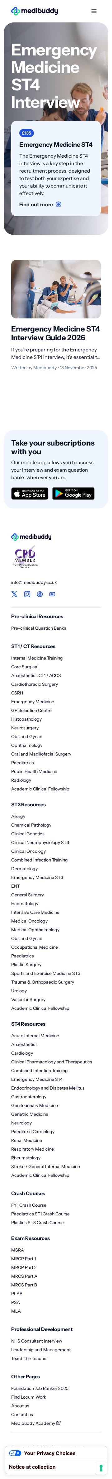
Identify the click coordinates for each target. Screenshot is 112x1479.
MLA (16, 1311)
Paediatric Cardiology (32, 1131)
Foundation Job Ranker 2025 (39, 1388)
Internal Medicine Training (37, 658)
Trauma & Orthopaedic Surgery (42, 982)
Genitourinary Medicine (34, 1105)
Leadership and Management (41, 1350)
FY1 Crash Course (28, 1205)
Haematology (24, 903)
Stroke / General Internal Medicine (45, 1166)
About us (20, 1406)
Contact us (22, 1414)
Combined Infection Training (39, 860)
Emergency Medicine (32, 701)
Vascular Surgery (28, 999)
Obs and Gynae (26, 736)
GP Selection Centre (31, 710)
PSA (15, 1302)
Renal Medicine (26, 1140)
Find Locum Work (28, 1397)
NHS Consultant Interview (36, 1341)
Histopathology (26, 719)
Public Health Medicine (34, 771)
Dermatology (24, 868)
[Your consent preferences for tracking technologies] (101, 1468)
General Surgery (27, 895)
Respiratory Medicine (32, 1149)
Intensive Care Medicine (35, 912)
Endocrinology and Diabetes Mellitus (48, 1088)
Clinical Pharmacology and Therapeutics (51, 1062)
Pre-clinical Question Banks (38, 628)
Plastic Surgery (26, 964)
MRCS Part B (24, 1285)
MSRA (17, 1250)
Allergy (18, 816)
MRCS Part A (24, 1276)
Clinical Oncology (28, 851)
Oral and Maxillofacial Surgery (41, 754)
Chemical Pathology (31, 825)
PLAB (16, 1293)
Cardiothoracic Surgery (34, 684)
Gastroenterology (28, 1097)
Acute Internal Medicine (35, 1035)
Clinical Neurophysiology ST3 (40, 842)
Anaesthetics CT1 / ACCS (36, 675)
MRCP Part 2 (24, 1267)
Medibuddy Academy (33, 1423)
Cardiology (22, 1053)
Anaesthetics (24, 1044)
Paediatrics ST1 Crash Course (40, 1214)
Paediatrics (22, 763)
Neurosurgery (25, 728)
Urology (19, 991)
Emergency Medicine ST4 (37, 1079)
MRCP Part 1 (23, 1259)
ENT (15, 886)
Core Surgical (24, 667)
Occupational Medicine (34, 947)
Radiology (21, 780)
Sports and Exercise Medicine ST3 (45, 973)
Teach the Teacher (29, 1358)
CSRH (17, 693)
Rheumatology (25, 1158)
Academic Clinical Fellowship (40, 789)
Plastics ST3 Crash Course (37, 1222)
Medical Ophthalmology (35, 930)
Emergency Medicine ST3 (37, 877)
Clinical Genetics (27, 834)
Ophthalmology (26, 745)
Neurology (21, 1123)
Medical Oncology (29, 921)
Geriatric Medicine (29, 1114)
